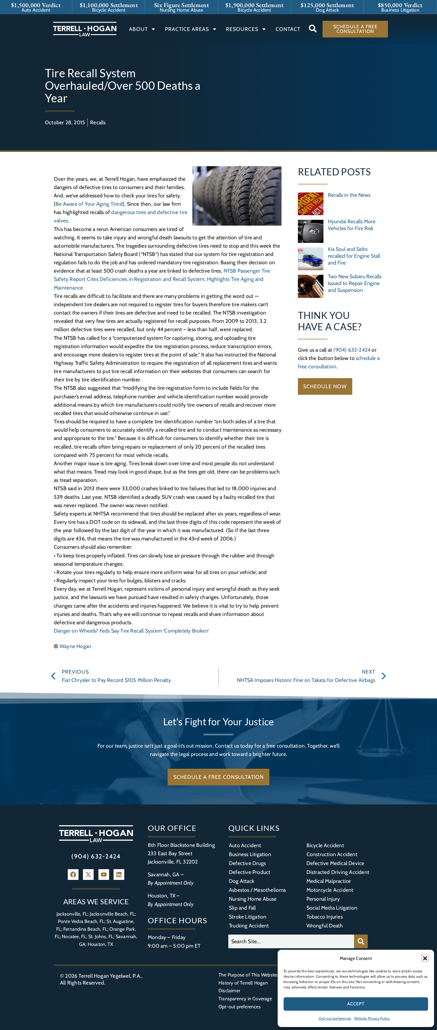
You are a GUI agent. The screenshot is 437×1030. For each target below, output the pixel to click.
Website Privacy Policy (372, 1018)
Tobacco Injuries (324, 916)
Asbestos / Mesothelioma (257, 890)
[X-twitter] (88, 874)
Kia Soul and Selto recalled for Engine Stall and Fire (354, 256)
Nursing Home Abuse (253, 899)
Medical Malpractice (328, 881)
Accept (355, 1004)
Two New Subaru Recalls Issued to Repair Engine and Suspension (354, 283)
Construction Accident (331, 854)
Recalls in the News (349, 195)
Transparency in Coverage (245, 998)
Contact (288, 29)
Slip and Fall (242, 908)
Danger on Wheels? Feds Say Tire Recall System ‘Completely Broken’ (132, 631)
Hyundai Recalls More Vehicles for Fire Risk (351, 224)
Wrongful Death (324, 925)
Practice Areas (187, 29)
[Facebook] (73, 874)
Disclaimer (229, 990)
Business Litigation (250, 854)
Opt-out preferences (335, 1018)
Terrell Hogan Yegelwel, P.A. (109, 976)
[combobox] (291, 941)
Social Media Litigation (332, 908)
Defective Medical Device (335, 863)
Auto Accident (245, 845)
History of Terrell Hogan (243, 983)
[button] (425, 958)
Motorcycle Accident (329, 890)
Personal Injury (323, 899)
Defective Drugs (247, 863)
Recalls (98, 122)
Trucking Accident (249, 925)
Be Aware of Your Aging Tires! (89, 204)
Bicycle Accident (325, 845)
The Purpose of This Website (247, 975)
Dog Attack (241, 881)
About (138, 29)
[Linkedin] (119, 874)
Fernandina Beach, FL (85, 929)
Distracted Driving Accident (337, 872)
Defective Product (249, 872)
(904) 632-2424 (351, 350)
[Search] (361, 941)
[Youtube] (103, 874)
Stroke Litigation (247, 916)
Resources (242, 29)
